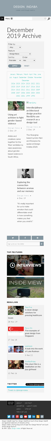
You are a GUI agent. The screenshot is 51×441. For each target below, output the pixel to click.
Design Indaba (16, 428)
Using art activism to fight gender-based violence (16, 119)
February (20, 74)
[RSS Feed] (37, 416)
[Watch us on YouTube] (25, 416)
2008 (13, 93)
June (39, 74)
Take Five (28, 307)
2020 (13, 86)
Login (18, 409)
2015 (38, 86)
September (23, 77)
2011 (28, 89)
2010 (33, 89)
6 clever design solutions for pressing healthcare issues (25, 313)
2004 (33, 93)
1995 (33, 96)
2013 (18, 89)
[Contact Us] (42, 416)
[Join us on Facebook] (25, 238)
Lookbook (28, 346)
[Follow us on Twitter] (13, 238)
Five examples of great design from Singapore (32, 333)
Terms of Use (21, 412)
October (30, 77)
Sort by (11, 57)
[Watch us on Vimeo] (29, 416)
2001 (23, 96)
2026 (13, 83)
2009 (38, 89)
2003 (38, 93)
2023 (28, 83)
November (38, 77)
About (19, 403)
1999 (28, 96)
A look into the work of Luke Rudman (34, 350)
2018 (23, 86)
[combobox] (39, 18)
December (25, 80)
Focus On (28, 328)
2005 (28, 93)
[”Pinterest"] (37, 238)
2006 (23, 93)
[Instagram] (21, 416)
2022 (33, 83)
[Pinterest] (17, 416)
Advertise (20, 406)
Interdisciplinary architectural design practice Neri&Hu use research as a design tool (34, 115)
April (31, 74)
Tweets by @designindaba (18, 390)
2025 (18, 83)
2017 (28, 86)
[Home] (25, 7)
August (15, 77)
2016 (33, 86)
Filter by (11, 44)
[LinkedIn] (33, 416)
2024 (23, 83)
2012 (23, 89)
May (35, 74)
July (10, 77)
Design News (14, 128)
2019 (18, 86)
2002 (18, 96)
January (13, 74)
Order (25, 57)
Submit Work (32, 406)
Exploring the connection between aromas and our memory (25, 187)
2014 (13, 89)
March (26, 74)
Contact (28, 403)
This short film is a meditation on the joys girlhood (33, 367)
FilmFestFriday (30, 361)
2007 (18, 93)
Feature (11, 50)
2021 (38, 83)
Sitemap (28, 409)
